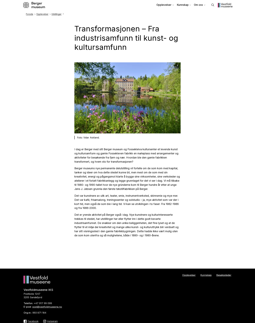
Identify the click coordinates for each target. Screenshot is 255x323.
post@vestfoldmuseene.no (47, 306)
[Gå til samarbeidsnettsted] (225, 6)
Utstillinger (57, 14)
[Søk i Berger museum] (213, 5)
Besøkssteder (223, 275)
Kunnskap (183, 4)
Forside (29, 14)
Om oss (198, 4)
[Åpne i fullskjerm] (176, 66)
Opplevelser (163, 4)
